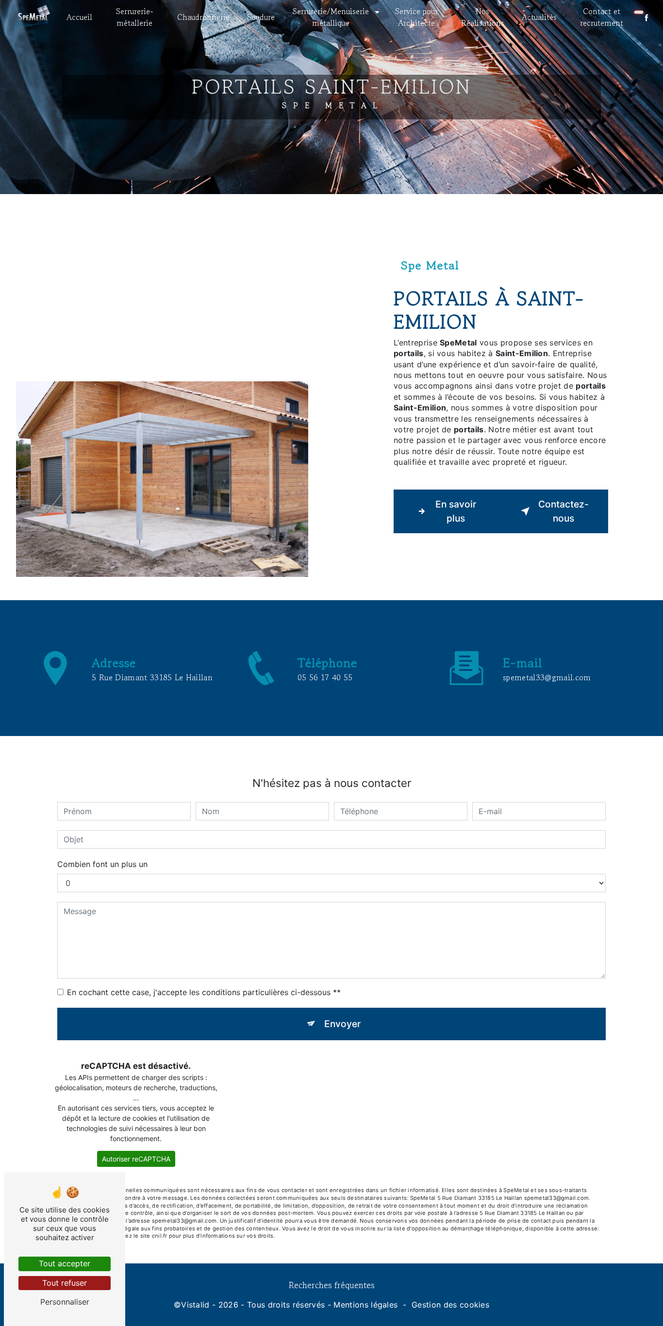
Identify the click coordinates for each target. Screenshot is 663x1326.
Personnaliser (64, 1302)
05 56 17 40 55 (325, 677)
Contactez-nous (563, 511)
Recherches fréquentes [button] (332, 1285)
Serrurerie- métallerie (134, 17)
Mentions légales (365, 1305)
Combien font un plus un (102, 864)
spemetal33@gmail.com (547, 677)
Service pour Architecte (416, 17)
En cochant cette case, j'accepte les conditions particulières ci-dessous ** (204, 992)
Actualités (539, 17)
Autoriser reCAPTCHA (136, 1159)
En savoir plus (455, 511)
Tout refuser (64, 1283)
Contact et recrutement (601, 17)
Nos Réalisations (482, 17)
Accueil (79, 17)
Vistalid (195, 1305)
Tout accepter (64, 1263)
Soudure (261, 17)
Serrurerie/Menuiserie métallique (331, 17)
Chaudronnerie (203, 17)
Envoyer (342, 1024)
